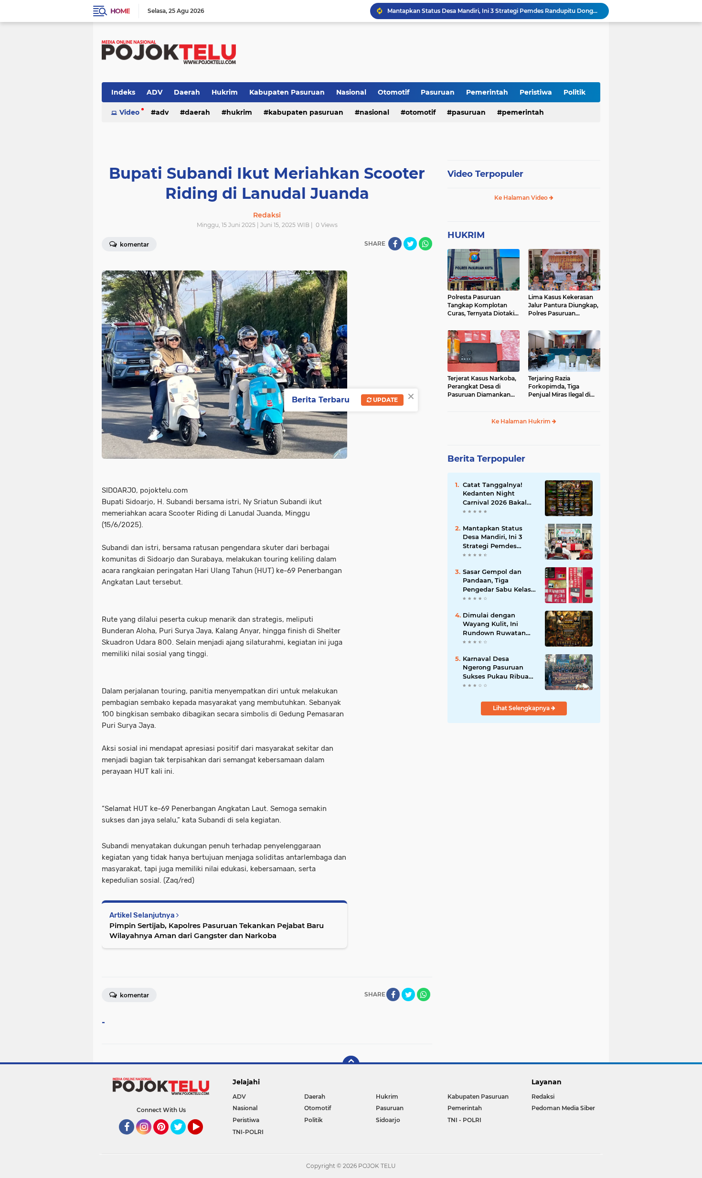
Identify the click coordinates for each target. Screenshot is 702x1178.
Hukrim (225, 92)
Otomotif (393, 92)
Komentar (133, 244)
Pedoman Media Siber (563, 1108)
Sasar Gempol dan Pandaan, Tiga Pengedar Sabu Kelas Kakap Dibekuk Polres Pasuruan (498, 581)
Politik (574, 92)
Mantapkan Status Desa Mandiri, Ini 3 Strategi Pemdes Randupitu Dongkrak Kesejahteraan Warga (497, 537)
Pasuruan (438, 92)
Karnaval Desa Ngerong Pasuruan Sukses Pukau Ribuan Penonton (483, 10)
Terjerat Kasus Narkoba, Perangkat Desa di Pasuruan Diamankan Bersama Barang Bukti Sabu (481, 387)
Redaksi (543, 1096)
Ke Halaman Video (521, 197)
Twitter (182, 1139)
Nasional (351, 92)
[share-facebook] (395, 243)
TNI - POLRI (464, 1120)
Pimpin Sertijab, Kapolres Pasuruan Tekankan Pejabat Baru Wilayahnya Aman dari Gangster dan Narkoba (216, 930)
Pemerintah (487, 92)
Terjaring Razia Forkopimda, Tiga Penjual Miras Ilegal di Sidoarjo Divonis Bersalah (559, 387)
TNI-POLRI (248, 1131)
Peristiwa (536, 92)
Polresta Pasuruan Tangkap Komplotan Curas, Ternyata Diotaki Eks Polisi (480, 305)
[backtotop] (351, 1064)
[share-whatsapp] (425, 243)
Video (129, 112)
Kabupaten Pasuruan (287, 92)
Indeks (123, 92)
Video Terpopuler (485, 174)
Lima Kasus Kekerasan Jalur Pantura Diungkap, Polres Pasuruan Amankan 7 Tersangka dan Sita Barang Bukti (563, 305)
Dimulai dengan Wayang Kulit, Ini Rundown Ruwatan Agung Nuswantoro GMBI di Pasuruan (494, 624)
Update (385, 399)
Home (120, 11)
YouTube (202, 1139)
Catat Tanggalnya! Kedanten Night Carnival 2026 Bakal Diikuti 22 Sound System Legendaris (495, 494)
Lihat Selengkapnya (522, 708)
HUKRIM (466, 235)
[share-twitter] (410, 243)
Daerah (187, 92)
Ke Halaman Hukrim (521, 421)
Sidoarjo (388, 1120)
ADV (154, 92)
